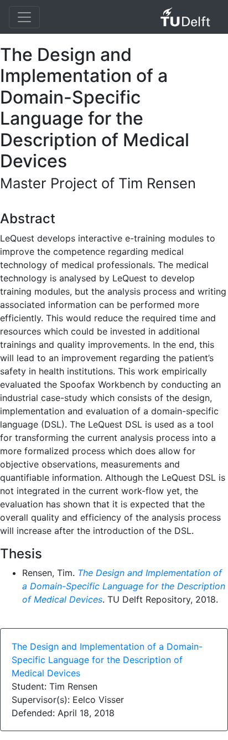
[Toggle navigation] (24, 17)
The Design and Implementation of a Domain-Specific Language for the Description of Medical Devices (123, 586)
